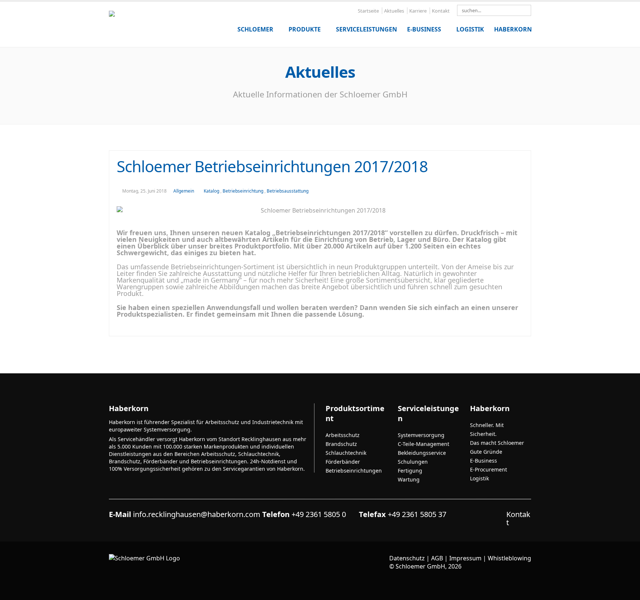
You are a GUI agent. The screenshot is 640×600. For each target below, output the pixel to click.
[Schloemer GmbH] (164, 21)
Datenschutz (407, 558)
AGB (437, 558)
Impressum (465, 558)
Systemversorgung (421, 435)
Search (527, 11)
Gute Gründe (486, 451)
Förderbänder (343, 461)
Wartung (409, 479)
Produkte (305, 29)
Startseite (368, 10)
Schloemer (255, 29)
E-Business (424, 29)
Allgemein (183, 191)
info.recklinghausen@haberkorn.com (196, 514)
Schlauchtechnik (346, 452)
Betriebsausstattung (288, 191)
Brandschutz (341, 443)
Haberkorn (490, 408)
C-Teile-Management (423, 443)
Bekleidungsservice (422, 452)
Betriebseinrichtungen (354, 470)
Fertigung (410, 470)
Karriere (418, 10)
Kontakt (441, 10)
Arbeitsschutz (343, 435)
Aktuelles (394, 10)
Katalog (212, 191)
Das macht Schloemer (497, 442)
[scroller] (627, 591)
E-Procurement (488, 469)
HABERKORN (513, 29)
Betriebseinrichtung (243, 191)
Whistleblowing (509, 558)
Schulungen (413, 461)
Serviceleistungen (366, 29)
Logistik (470, 29)
